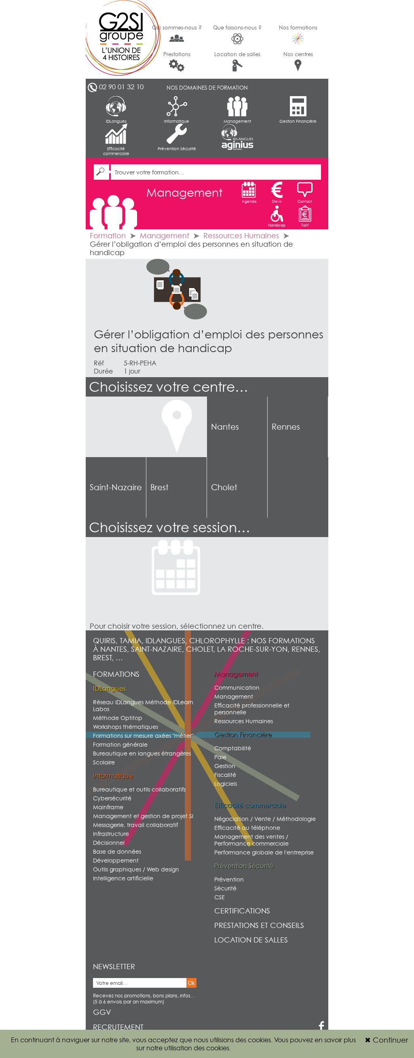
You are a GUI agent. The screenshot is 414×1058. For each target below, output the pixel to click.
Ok (191, 983)
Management (237, 121)
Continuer (386, 1040)
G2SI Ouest (116, 39)
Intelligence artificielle (123, 878)
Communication (237, 687)
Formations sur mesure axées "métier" (143, 735)
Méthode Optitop (117, 717)
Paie (220, 757)
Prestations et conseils (259, 925)
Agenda (249, 201)
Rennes (286, 427)
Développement (116, 860)
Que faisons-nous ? (237, 27)
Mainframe (108, 807)
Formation (108, 235)
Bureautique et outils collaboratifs (139, 789)
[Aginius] (237, 146)
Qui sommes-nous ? (177, 27)
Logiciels (225, 783)
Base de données (117, 851)
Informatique (176, 121)
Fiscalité (225, 774)
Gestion (224, 765)
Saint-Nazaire (116, 487)
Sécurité (225, 888)
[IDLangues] (237, 132)
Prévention (229, 879)
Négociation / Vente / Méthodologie (265, 818)
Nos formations (298, 27)
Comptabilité (232, 748)
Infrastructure (111, 833)
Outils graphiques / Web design (136, 869)
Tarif (304, 225)
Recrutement (118, 1027)
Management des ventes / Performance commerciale (251, 840)
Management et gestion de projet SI (143, 815)
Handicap (276, 225)
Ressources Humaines (241, 235)
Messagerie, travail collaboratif (135, 824)
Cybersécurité (112, 798)
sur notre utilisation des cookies (182, 1048)
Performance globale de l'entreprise (264, 852)
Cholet (224, 487)
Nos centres (298, 54)
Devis (276, 201)
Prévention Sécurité (177, 148)
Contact (305, 201)
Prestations (176, 54)
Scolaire (104, 762)
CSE (219, 897)
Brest (159, 487)
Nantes (225, 427)
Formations (116, 674)
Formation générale (120, 744)
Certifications (242, 911)
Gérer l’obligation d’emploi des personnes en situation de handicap (208, 341)
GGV (102, 1012)
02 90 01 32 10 (121, 87)
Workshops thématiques (125, 726)
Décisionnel (109, 842)
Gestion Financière (298, 121)
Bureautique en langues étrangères (142, 753)
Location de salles (237, 54)
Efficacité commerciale (116, 151)
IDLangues (116, 121)
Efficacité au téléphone (247, 827)
